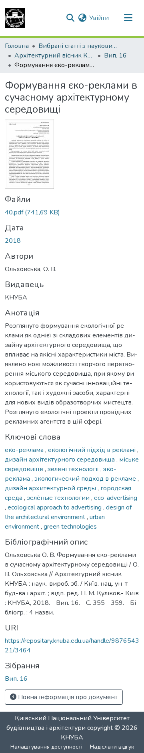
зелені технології (74, 469)
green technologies (70, 526)
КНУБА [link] (72, 737)
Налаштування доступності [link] (46, 747)
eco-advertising (115, 497)
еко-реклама (25, 450)
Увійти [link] (99, 18)
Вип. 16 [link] (115, 55)
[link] (72, 212)
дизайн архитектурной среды (51, 488)
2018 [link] (13, 240)
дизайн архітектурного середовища (60, 459)
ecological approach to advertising (55, 507)
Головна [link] (17, 46)
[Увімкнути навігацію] (128, 18)
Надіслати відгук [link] (112, 747)
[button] (15, 18)
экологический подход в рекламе (86, 478)
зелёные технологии (59, 497)
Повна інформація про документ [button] (67, 697)
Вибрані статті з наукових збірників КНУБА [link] (78, 46)
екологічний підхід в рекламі (92, 450)
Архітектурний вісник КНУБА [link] (54, 55)
